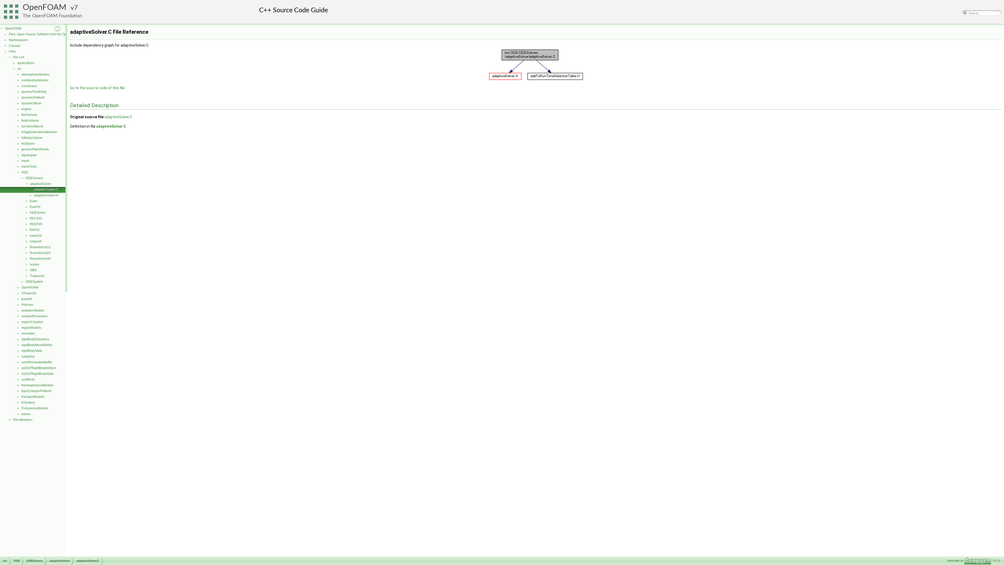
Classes (14, 46)
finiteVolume (30, 120)
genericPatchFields (35, 149)
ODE (24, 172)
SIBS (33, 270)
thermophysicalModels (37, 385)
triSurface (28, 402)
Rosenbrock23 (40, 253)
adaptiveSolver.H (46, 195)
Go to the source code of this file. (98, 88)
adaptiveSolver (40, 184)
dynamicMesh (31, 103)
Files (12, 51)
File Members (22, 420)
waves (26, 414)
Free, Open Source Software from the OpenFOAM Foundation (52, 34)
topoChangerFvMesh (36, 391)
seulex (34, 264)
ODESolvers (34, 178)
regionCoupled (32, 322)
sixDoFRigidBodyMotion (38, 368)
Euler (33, 201)
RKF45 (35, 230)
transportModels (32, 397)
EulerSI (35, 207)
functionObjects (32, 126)
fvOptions (28, 143)
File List (18, 57)
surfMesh (28, 379)
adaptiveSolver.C (46, 189)
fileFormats (29, 115)
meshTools (29, 166)
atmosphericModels (35, 74)
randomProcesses (34, 316)
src (19, 69)
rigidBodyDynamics (35, 339)
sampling (28, 356)
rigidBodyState (31, 351)
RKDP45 (36, 224)
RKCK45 (36, 218)
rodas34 (36, 241)
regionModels (31, 328)
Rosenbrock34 (40, 259)
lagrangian (29, 155)
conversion (29, 86)
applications (26, 63)
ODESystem (34, 282)
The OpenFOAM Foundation (52, 15)
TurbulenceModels (34, 408)
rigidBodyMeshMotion (37, 345)
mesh (25, 161)
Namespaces (18, 40)
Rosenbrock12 (40, 247)
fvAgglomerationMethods (39, 132)
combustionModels (34, 80)
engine (26, 109)
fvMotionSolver (32, 138)
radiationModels (32, 310)
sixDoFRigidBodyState (37, 374)
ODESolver (38, 212)
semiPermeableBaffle (36, 362)
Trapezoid (37, 276)
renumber (28, 333)
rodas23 (36, 236)
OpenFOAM (44, 7)
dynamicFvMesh (33, 97)
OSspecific (29, 293)
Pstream (27, 305)
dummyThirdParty (34, 92)
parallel (26, 299)
